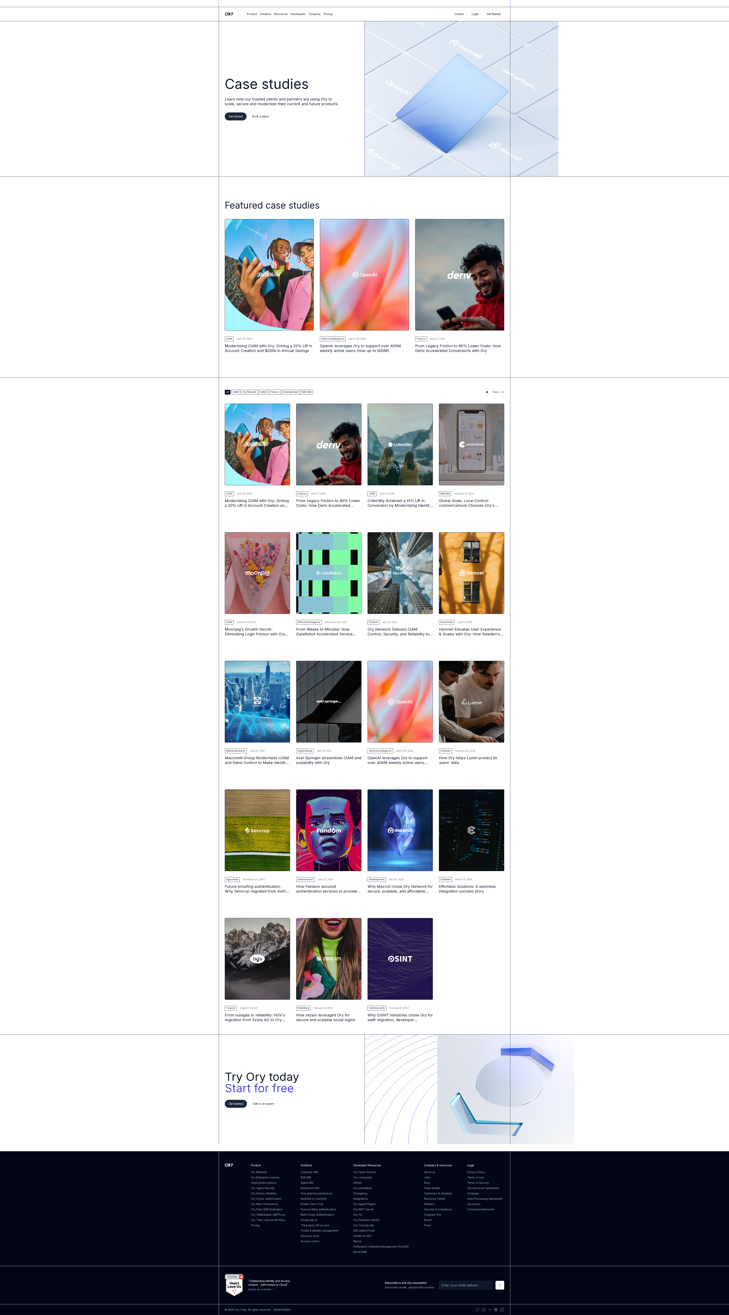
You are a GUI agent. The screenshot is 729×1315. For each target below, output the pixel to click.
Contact (459, 14)
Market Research (235, 750)
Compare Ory (432, 1214)
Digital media (305, 750)
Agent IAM (307, 1182)
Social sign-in (309, 1220)
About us (429, 1172)
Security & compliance (438, 1209)
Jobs (427, 1177)
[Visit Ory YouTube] (483, 1309)
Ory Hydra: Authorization (266, 1198)
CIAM (229, 338)
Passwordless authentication (318, 1209)
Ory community (362, 1177)
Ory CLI (357, 1214)
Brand (428, 1220)
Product (252, 14)
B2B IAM (445, 493)
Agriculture (232, 879)
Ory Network (259, 1172)
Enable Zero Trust (312, 1204)
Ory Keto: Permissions (264, 1204)
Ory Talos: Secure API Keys (268, 1220)
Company (315, 14)
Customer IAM (309, 1172)
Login (475, 14)
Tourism (230, 1008)
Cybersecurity (377, 1008)
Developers (298, 14)
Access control (310, 1241)
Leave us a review (259, 1289)
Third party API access (315, 1225)
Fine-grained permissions (316, 1193)
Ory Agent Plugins (364, 1204)
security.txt (473, 1204)
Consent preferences (480, 1209)
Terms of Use (475, 1177)
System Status (282, 1309)
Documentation (362, 1188)
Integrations (360, 1198)
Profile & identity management (319, 1230)
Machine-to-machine (314, 1198)
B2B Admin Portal (364, 1230)
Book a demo (260, 116)
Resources (281, 14)
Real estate (446, 622)
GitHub (357, 1182)
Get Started (494, 14)
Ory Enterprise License (265, 1177)
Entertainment (305, 879)
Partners (429, 1204)
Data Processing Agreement (484, 1198)
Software (445, 750)
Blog (427, 1182)
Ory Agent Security (263, 1188)
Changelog (360, 1193)
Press (427, 1225)
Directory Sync (310, 1236)
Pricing (328, 14)
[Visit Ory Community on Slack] (496, 1309)
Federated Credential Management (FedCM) (381, 1246)
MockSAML (360, 1251)
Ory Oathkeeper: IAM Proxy (268, 1214)
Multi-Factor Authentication (317, 1214)
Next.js (357, 1241)
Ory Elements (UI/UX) (366, 1220)
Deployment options (263, 1182)
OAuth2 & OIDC (362, 1236)
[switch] (488, 392)
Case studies (432, 1188)
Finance (421, 338)
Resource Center (435, 1198)
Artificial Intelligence (332, 338)
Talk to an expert (263, 1103)
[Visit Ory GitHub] (477, 1309)
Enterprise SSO (310, 1188)
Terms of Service (478, 1182)
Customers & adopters (438, 1193)
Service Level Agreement (483, 1188)
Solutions (265, 14)
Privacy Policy (476, 1172)
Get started (236, 116)
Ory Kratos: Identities (264, 1193)
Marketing (303, 1008)
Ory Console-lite (363, 1225)
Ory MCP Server (363, 1209)
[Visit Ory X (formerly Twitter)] (490, 1309)
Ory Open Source (364, 1172)
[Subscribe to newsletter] (499, 1285)
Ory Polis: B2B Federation (267, 1209)
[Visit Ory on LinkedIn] (502, 1309)
